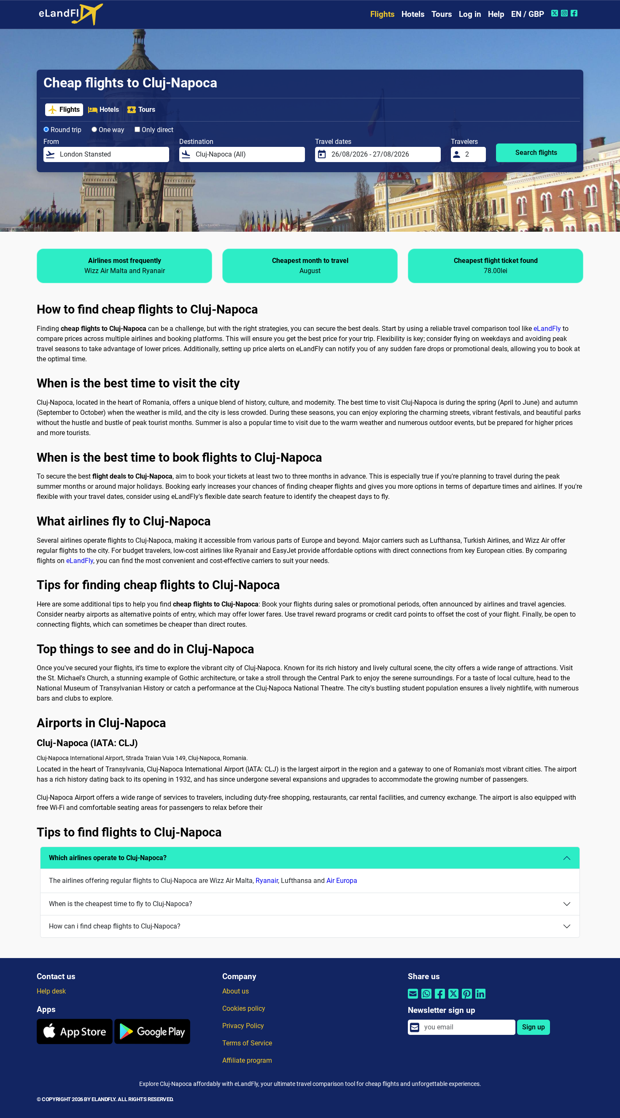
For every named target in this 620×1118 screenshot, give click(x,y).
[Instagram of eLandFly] (565, 13)
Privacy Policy (243, 1026)
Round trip (65, 130)
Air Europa (341, 881)
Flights (382, 14)
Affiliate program (247, 1060)
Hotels (413, 14)
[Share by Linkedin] (480, 999)
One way (110, 130)
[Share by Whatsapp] (426, 999)
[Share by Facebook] (440, 999)
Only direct (156, 130)
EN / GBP (527, 14)
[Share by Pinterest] (467, 999)
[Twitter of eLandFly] (556, 13)
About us (235, 991)
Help (496, 14)
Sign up (533, 1027)
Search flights (536, 153)
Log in (470, 14)
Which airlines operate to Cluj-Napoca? (108, 858)
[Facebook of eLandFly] (575, 13)
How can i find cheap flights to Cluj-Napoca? (115, 926)
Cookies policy (243, 1008)
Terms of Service (247, 1043)
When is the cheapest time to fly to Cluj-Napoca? (120, 904)
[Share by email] (413, 999)
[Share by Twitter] (453, 999)
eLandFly (547, 329)
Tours (441, 14)
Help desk (51, 991)
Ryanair (267, 881)
